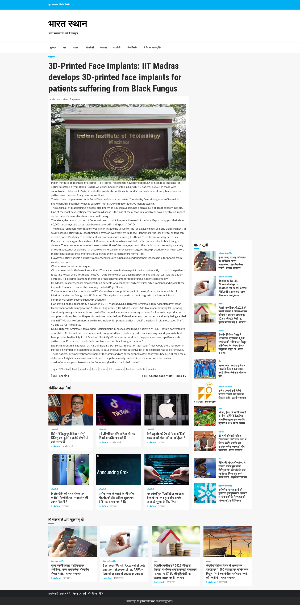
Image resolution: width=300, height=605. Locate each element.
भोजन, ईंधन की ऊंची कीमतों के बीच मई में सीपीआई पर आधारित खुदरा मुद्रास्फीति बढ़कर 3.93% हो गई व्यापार (205, 416)
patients (141, 369)
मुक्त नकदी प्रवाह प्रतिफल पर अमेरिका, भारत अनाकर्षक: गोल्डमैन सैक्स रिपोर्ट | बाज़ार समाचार (205, 261)
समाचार (103, 47)
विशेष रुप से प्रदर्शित (152, 47)
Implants (119, 369)
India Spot (55, 99)
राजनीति (116, 47)
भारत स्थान (67, 24)
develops (85, 369)
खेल (64, 47)
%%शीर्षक (60, 375)
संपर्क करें (53, 593)
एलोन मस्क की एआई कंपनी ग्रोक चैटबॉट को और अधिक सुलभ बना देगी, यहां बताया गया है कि (118, 469)
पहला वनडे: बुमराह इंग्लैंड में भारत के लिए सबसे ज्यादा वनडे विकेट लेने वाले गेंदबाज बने (205, 369)
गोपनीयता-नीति (95, 593)
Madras (130, 369)
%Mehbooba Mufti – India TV (163, 375)
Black (75, 369)
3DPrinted (64, 369)
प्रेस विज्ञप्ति (132, 47)
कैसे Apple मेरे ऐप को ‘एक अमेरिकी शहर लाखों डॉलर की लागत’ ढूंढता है (166, 409)
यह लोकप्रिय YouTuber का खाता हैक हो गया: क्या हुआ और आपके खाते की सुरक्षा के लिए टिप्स (166, 469)
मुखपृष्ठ (53, 47)
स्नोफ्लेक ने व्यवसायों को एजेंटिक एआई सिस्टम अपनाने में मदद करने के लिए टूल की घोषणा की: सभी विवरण (205, 493)
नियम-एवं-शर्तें (79, 593)
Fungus (103, 369)
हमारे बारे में (65, 593)
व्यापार (75, 47)
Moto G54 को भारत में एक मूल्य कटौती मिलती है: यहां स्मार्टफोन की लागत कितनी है (70, 469)
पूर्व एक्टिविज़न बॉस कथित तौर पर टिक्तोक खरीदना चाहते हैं (118, 409)
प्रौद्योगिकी (89, 47)
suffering (152, 369)
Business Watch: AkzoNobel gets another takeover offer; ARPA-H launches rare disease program (205, 286)
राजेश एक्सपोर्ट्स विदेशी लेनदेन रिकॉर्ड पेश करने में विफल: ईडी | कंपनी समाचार (205, 393)
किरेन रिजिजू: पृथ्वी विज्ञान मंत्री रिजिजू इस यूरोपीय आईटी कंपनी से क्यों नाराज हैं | (70, 409)
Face (94, 369)
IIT (110, 369)
